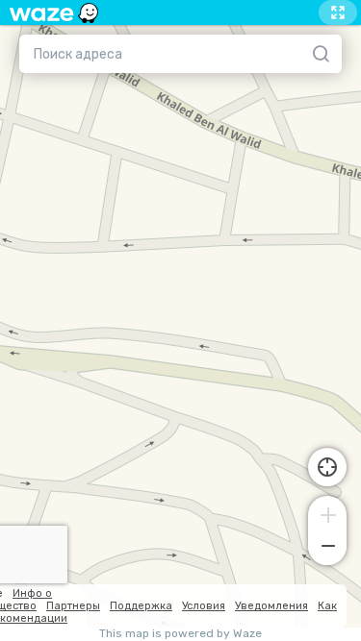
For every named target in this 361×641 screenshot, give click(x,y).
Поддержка (141, 606)
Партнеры (73, 606)
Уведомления (271, 606)
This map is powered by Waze (180, 634)
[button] (327, 513)
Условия (203, 606)
